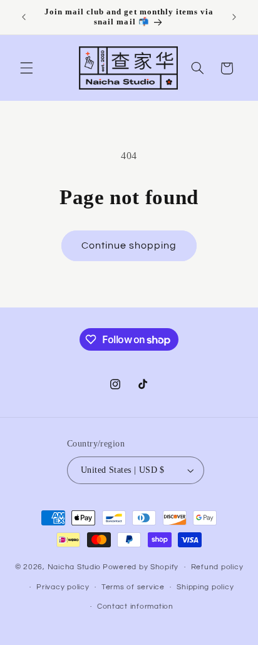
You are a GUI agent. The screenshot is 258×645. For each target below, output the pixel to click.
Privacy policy (62, 587)
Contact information (135, 606)
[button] (26, 68)
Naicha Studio (74, 567)
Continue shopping (129, 245)
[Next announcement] (234, 17)
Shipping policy (205, 587)
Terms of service (133, 587)
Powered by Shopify (140, 567)
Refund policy (217, 567)
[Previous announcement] (24, 17)
